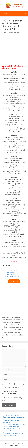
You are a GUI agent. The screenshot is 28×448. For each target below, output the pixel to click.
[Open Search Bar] (25, 13)
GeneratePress (14, 445)
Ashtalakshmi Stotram (12, 317)
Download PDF (14, 281)
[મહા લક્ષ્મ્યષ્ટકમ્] (12, 270)
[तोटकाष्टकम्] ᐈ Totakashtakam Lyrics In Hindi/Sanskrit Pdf (14, 426)
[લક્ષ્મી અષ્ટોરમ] (11, 274)
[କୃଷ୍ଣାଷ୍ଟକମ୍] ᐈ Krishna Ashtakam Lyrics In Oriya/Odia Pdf (12, 334)
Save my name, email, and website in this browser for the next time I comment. (14, 385)
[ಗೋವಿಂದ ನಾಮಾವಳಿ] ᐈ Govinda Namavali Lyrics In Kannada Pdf (13, 417)
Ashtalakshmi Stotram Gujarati (13, 320)
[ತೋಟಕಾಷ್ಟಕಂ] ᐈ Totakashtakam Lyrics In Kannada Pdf (13, 434)
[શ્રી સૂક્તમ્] (10, 272)
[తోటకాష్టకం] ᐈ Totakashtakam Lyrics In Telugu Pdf (12, 430)
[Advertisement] (14, 51)
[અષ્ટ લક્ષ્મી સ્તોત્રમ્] (13, 276)
